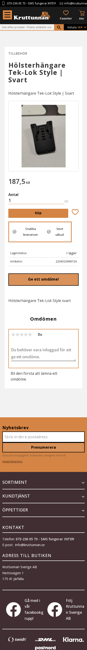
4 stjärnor (26, 334)
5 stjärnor (30, 334)
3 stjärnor (21, 334)
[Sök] (59, 27)
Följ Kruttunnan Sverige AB (75, 609)
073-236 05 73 (16, 3)
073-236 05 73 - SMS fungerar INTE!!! (45, 539)
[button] (7, 15)
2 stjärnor (17, 334)
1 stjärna (13, 334)
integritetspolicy (12, 461)
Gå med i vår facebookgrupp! (34, 609)
